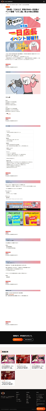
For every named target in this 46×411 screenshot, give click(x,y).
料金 (16, 397)
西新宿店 (27, 402)
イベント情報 (7, 6)
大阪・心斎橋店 (28, 397)
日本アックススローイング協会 (40, 402)
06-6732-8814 (11, 294)
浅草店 (27, 394)
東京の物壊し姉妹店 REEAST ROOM (40, 404)
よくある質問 (18, 399)
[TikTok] (3, 399)
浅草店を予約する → (17, 339)
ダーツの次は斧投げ (39, 396)
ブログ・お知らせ (18, 401)
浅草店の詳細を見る (28, 339)
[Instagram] (1, 399)
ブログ (4, 4)
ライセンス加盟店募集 (39, 397)
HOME (2, 4)
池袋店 (27, 401)
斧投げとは (17, 394)
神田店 (27, 399)
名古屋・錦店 (28, 396)
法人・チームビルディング (40, 394)
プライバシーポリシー (35, 409)
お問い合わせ (38, 399)
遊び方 (17, 396)
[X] (4, 399)
